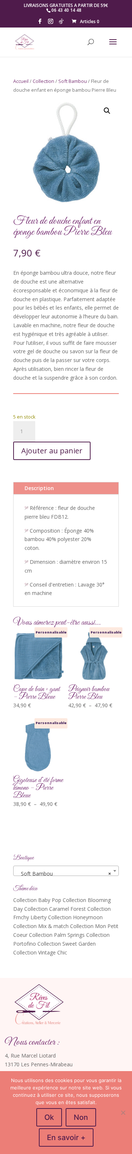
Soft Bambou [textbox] (63, 873)
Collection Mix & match (41, 926)
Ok (49, 1117)
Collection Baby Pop (37, 899)
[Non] (122, 1112)
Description (39, 488)
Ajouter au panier (51, 451)
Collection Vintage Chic (40, 952)
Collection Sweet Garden (66, 943)
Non (81, 1117)
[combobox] (66, 871)
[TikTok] (61, 23)
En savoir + (66, 1137)
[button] (107, 110)
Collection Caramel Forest (55, 908)
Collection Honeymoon (75, 917)
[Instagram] (51, 23)
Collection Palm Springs (57, 934)
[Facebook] (40, 23)
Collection (43, 81)
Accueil (21, 81)
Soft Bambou (72, 81)
